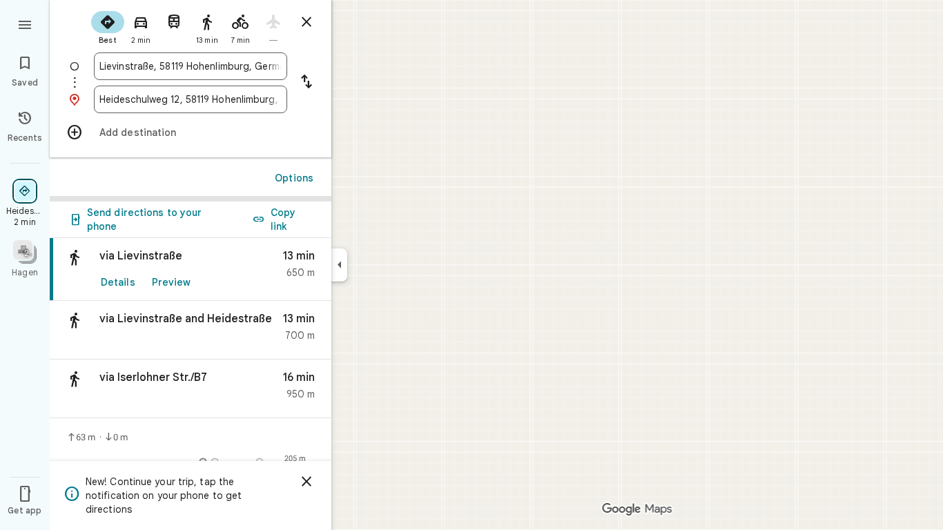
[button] (190, 330)
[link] (190, 269)
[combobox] (190, 66)
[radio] (107, 26)
